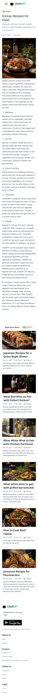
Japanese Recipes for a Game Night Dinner (17, 354)
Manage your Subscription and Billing (15, 660)
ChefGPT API (6, 653)
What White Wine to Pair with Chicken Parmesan (18, 442)
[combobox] (34, 4)
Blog (3, 639)
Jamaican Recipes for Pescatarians (16, 573)
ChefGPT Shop (7, 657)
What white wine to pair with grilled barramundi (18, 485)
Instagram (5, 671)
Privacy (4, 692)
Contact (4, 643)
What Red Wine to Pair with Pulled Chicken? (17, 398)
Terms (4, 689)
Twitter (4, 678)
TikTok (4, 675)
